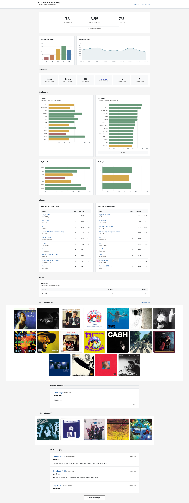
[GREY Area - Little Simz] (48, 318)
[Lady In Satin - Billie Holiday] (25, 318)
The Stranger (59, 393)
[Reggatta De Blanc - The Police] (48, 429)
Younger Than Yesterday (106, 226)
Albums (136, 4)
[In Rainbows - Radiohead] (25, 342)
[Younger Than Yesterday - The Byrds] (94, 429)
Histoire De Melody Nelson (50, 260)
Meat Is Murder (104, 249)
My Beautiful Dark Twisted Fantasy (53, 232)
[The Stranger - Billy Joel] (129, 365)
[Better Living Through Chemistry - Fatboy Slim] (71, 429)
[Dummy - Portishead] (59, 365)
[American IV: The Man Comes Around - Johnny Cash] (118, 342)
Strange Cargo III (59, 457)
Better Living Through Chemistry (109, 232)
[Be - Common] (48, 342)
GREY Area (45, 220)
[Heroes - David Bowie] (164, 318)
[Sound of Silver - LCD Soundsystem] (141, 318)
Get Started (146, 4)
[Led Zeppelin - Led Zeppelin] (83, 365)
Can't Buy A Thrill (59, 471)
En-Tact (44, 243)
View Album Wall (145, 302)
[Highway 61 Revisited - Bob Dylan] (71, 318)
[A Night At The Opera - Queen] (94, 318)
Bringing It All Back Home (50, 255)
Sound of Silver (46, 237)
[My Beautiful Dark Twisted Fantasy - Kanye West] (106, 365)
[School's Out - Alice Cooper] (118, 429)
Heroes (44, 249)
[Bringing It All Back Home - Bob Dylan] (71, 342)
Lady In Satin (46, 215)
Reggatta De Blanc (105, 215)
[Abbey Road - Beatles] (141, 342)
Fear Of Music (103, 237)
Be (43, 226)
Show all (123, 152)
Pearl (43, 266)
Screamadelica (103, 260)
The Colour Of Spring (105, 266)
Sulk (100, 243)
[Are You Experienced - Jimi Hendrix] (94, 342)
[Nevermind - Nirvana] (118, 318)
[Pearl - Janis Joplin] (164, 342)
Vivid (100, 255)
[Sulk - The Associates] (141, 429)
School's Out (103, 220)
